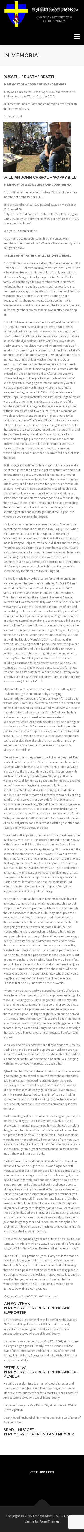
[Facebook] (42, 1484)
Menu (76, 36)
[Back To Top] (42, 1506)
